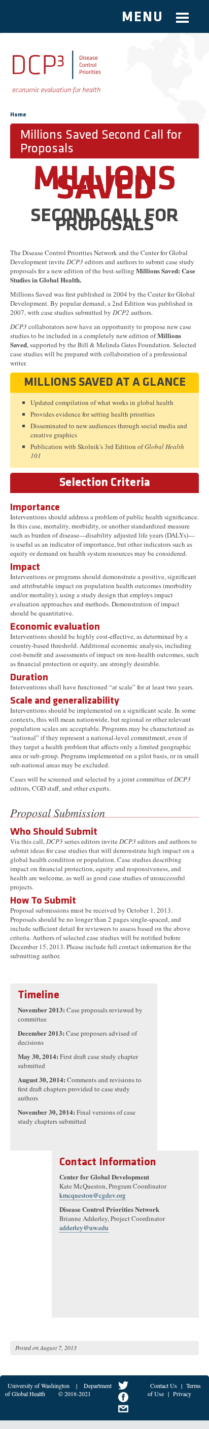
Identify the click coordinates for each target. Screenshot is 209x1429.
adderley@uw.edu (84, 1227)
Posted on (27, 1347)
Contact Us (163, 1385)
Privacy (182, 1394)
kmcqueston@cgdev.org (92, 1195)
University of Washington (38, 1385)
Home (18, 115)
